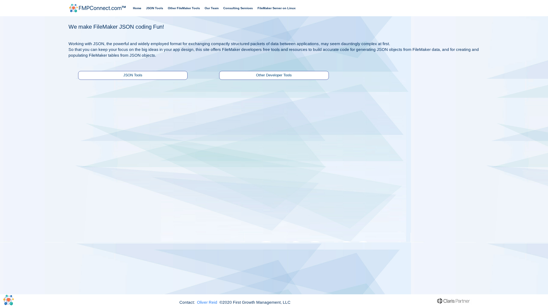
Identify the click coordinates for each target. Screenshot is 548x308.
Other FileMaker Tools (184, 8)
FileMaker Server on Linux (277, 8)
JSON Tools (154, 8)
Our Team (212, 8)
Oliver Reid (207, 302)
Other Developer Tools (274, 75)
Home (137, 8)
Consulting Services (238, 8)
